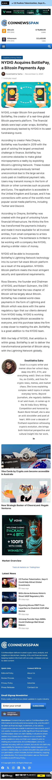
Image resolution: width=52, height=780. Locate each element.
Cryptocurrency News (12, 57)
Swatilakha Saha (14, 74)
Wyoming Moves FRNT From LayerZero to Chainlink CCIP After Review (34, 608)
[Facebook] (2, 767)
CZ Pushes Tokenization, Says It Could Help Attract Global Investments (29, 3)
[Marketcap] (29, 767)
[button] (3, 46)
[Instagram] (13, 767)
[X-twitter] (8, 767)
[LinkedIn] (33, 438)
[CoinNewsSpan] (20, 23)
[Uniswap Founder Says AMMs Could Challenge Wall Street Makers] (9, 623)
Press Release (8, 687)
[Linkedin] (18, 767)
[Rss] (24, 767)
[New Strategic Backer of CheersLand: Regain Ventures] (26, 490)
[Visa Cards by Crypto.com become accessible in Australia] (26, 456)
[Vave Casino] (26, 12)
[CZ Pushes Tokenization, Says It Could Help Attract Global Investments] (9, 583)
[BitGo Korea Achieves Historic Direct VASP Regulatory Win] (9, 597)
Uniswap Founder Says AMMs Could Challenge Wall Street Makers (32, 622)
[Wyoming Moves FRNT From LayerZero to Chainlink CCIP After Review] (9, 609)
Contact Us (32, 687)
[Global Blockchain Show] (26, 776)
